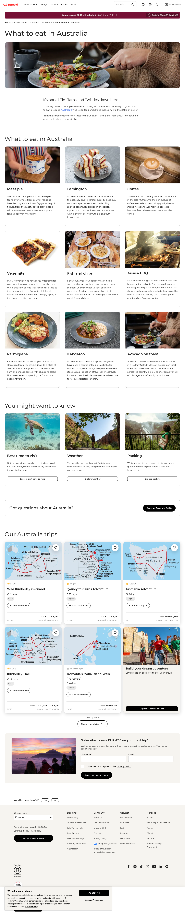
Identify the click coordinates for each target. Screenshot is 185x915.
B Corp (150, 817)
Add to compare (21, 605)
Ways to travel (49, 4)
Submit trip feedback (77, 823)
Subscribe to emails (33, 838)
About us (98, 817)
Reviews (124, 833)
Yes (45, 800)
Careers (97, 833)
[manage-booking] (150, 4)
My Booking (72, 817)
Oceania (34, 22)
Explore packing (153, 479)
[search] (122, 4)
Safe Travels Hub (75, 828)
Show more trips (90, 724)
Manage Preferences (94, 900)
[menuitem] (10, 4)
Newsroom (125, 838)
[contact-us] (156, 4)
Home (8, 22)
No (55, 800)
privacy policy (124, 766)
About (74, 4)
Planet (150, 833)
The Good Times (101, 823)
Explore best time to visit (32, 479)
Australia (47, 22)
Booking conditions (76, 843)
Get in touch (126, 817)
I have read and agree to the (109, 766)
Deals (64, 4)
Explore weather (92, 479)
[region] (92, 508)
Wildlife (150, 838)
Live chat (124, 823)
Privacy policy (100, 838)
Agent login (72, 849)
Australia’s (66, 109)
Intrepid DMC (100, 828)
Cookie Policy (31, 906)
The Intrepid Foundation (158, 823)
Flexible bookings (75, 838)
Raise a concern (127, 843)
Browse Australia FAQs (159, 508)
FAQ (122, 828)
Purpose (151, 812)
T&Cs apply (35, 830)
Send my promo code (96, 775)
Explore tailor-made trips (152, 709)
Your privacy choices (106, 843)
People (150, 828)
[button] (55, 547)
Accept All (94, 893)
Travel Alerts (72, 833)
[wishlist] (143, 4)
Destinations (30, 4)
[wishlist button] (55, 547)
